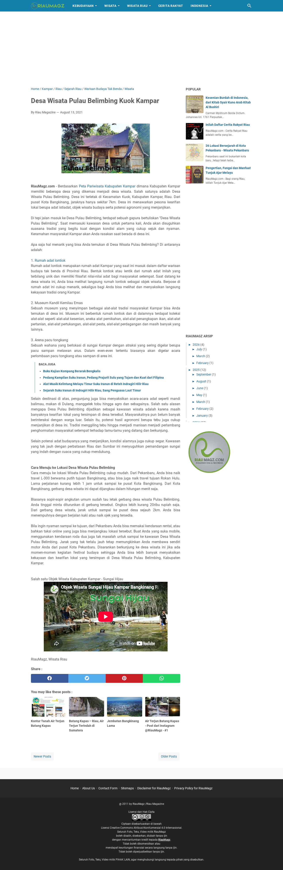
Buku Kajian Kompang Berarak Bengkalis (71, 371)
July (199, 349)
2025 (196, 370)
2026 (196, 344)
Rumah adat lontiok (50, 260)
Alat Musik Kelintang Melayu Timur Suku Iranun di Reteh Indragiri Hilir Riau (96, 384)
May (199, 395)
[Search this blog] (249, 5)
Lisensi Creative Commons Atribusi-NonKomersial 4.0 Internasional (141, 827)
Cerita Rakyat (170, 6)
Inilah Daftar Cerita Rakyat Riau (228, 124)
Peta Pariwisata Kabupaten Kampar (107, 186)
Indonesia (199, 6)
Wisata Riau (137, 6)
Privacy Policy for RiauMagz (193, 788)
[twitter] (87, 678)
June (200, 388)
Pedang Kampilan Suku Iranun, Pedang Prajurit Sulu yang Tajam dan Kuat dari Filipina (103, 377)
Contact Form (107, 788)
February (202, 363)
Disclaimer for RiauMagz (154, 788)
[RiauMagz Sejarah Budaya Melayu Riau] (47, 5)
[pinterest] (124, 678)
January (202, 415)
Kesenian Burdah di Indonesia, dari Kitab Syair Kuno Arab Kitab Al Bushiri (228, 102)
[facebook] (49, 678)
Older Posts (169, 756)
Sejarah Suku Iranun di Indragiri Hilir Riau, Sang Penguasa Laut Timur (92, 390)
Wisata (110, 6)
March (201, 356)
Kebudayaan (83, 6)
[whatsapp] (161, 678)
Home (75, 788)
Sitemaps (127, 788)
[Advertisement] (141, 49)
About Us (88, 788)
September (204, 374)
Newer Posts (42, 756)
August (201, 381)
